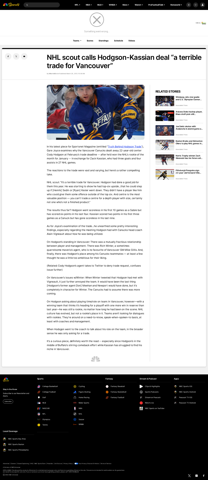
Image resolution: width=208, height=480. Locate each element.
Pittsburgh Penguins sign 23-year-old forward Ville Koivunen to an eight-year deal (188, 171)
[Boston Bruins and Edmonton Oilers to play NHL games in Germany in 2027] (165, 145)
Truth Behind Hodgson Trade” (125, 146)
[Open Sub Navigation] (80, 5)
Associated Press (182, 105)
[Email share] (24, 56)
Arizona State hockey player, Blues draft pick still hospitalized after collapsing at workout (189, 112)
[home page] (11, 5)
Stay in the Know (10, 389)
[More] (188, 4)
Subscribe (8, 401)
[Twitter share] (16, 56)
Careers (13, 463)
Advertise (6, 463)
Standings (104, 40)
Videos (131, 40)
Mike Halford (53, 73)
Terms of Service (106, 463)
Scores (90, 40)
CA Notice (96, 463)
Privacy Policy (68, 463)
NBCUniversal (15, 467)
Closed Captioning (23, 463)
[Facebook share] (8, 56)
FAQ (31, 463)
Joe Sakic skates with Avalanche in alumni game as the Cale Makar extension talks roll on (189, 127)
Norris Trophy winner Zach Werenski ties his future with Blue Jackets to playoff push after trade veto (189, 156)
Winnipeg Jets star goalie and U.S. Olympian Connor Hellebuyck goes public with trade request (189, 98)
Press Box (50, 463)
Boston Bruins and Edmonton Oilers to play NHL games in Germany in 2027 (189, 142)
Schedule (118, 40)
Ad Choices (58, 463)
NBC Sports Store (40, 463)
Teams (76, 40)
